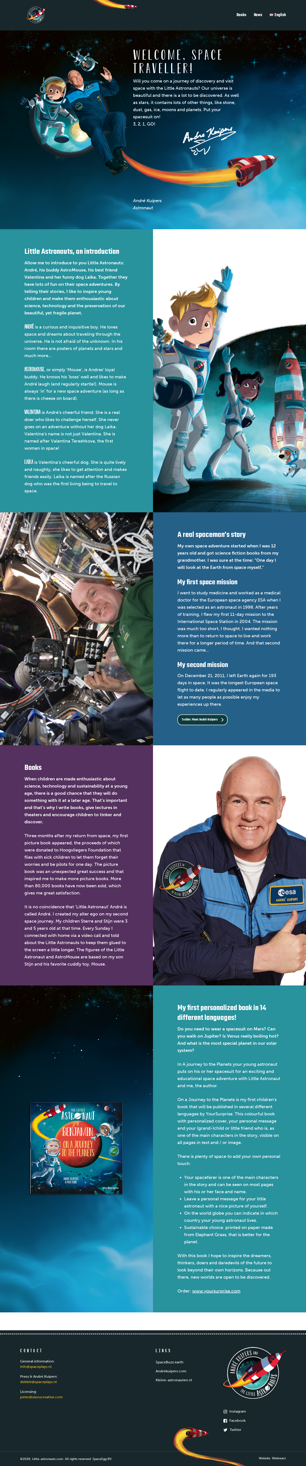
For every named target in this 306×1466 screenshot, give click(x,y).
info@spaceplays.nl (36, 1366)
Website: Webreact (272, 1458)
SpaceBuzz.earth (169, 1362)
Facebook (237, 1420)
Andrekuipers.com (171, 1371)
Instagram (237, 1411)
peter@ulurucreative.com (41, 1397)
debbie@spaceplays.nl (38, 1382)
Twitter (235, 1430)
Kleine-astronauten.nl (174, 1380)
